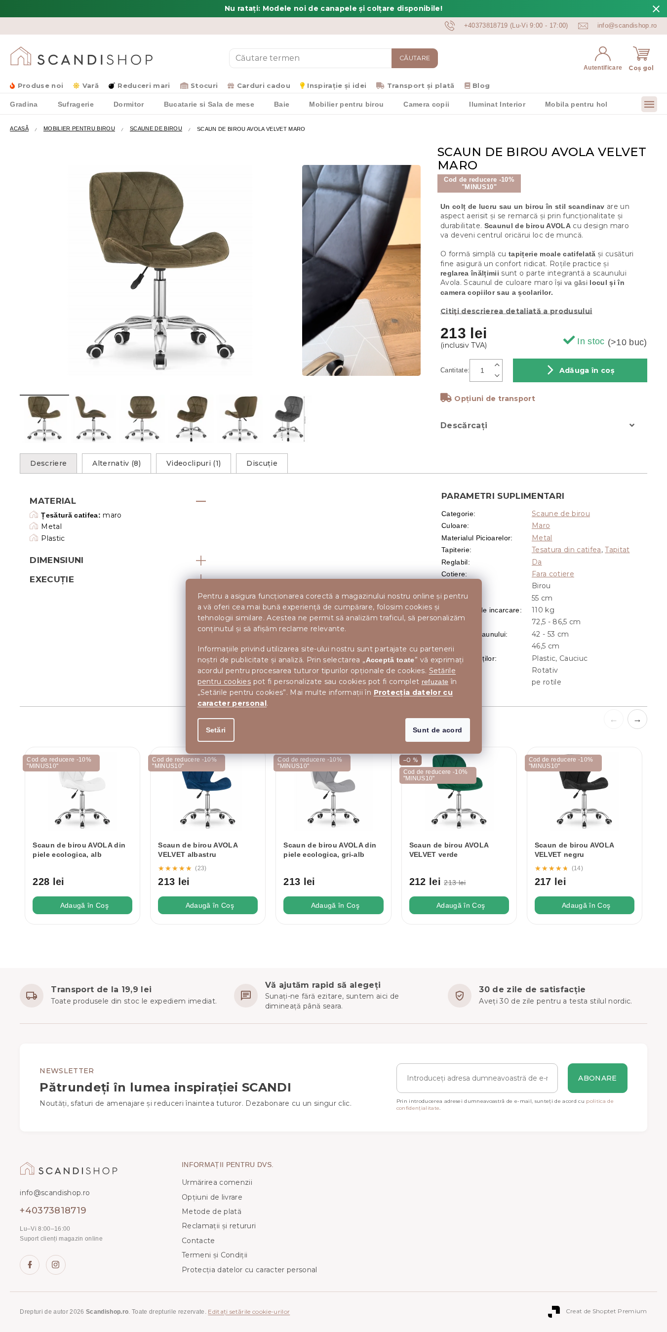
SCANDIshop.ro (29, 1264)
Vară (90, 85)
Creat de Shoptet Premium (606, 1311)
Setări (216, 730)
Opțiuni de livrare (212, 1197)
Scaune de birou (561, 513)
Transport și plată (420, 85)
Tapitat (617, 549)
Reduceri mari (144, 85)
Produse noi (40, 85)
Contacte (198, 1240)
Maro (541, 525)
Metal (542, 537)
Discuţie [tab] (261, 463)
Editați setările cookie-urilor (249, 1311)
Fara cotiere (553, 573)
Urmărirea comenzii (217, 1182)
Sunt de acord (437, 730)
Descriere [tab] (48, 463)
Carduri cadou (263, 85)
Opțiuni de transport (494, 398)
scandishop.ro (55, 1264)
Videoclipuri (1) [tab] (193, 463)
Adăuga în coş (586, 370)
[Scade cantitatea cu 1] (498, 376)
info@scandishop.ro (55, 1192)
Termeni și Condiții (214, 1255)
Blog (481, 85)
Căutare (414, 58)
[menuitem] (23, 103)
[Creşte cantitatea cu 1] (498, 364)
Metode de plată (211, 1211)
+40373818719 (53, 1210)
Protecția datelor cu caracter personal (249, 1269)
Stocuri (204, 85)
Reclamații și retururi (219, 1225)
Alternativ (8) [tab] (116, 463)
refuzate (435, 681)
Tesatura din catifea (566, 549)
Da (537, 562)
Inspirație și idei (336, 85)
